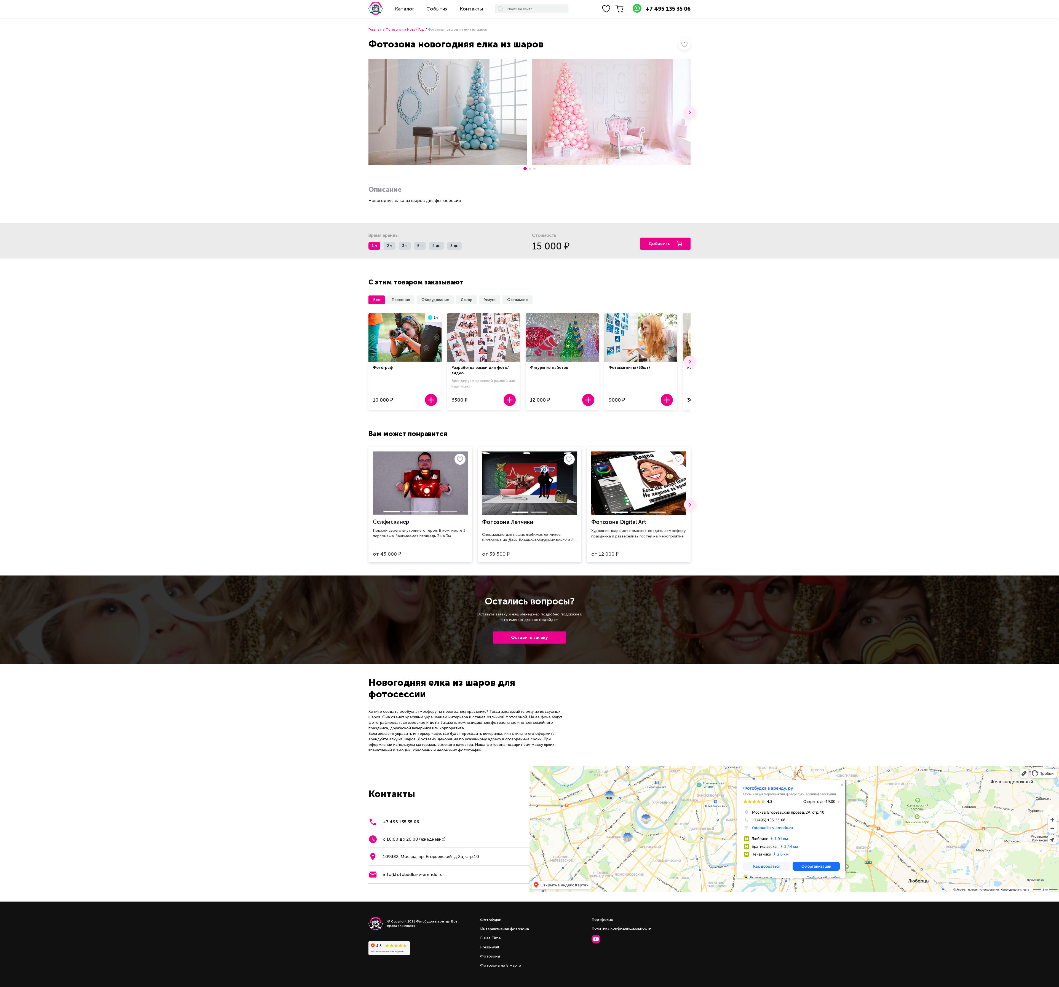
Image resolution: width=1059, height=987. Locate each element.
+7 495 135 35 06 (668, 9)
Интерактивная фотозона (504, 929)
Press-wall (489, 947)
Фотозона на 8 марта (500, 965)
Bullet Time (490, 938)
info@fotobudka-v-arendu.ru (413, 874)
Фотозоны (490, 956)
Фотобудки (490, 920)
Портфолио (602, 919)
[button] (690, 112)
